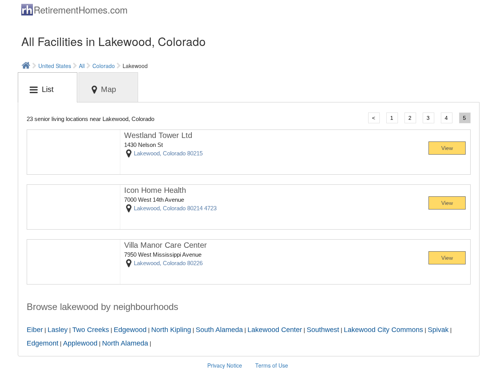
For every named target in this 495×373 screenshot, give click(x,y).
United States (54, 66)
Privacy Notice (224, 365)
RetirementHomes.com (81, 9)
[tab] (47, 87)
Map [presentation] (108, 89)
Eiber (35, 330)
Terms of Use (271, 365)
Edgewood (130, 330)
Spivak (438, 330)
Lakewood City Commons (383, 330)
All (82, 66)
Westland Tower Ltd (158, 135)
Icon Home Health (155, 190)
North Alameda (125, 343)
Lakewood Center (275, 330)
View (447, 148)
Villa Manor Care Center (165, 245)
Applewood (80, 343)
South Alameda (219, 330)
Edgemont (42, 343)
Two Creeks (90, 330)
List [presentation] (48, 89)
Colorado (103, 66)
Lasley (58, 330)
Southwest (323, 330)
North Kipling (171, 330)
